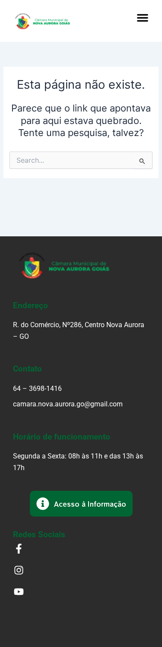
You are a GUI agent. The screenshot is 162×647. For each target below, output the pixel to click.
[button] (142, 18)
